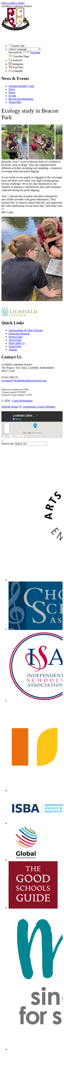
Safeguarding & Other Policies (26, 330)
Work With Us (17, 343)
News (12, 89)
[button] (10, 45)
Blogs (12, 92)
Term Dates (15, 339)
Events (12, 95)
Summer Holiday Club (21, 86)
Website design (9, 406)
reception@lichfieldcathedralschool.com (23, 380)
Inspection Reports (19, 333)
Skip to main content (13, 2)
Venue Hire (15, 102)
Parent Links (16, 336)
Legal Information (22, 400)
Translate (35, 52)
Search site (7, 443)
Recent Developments (21, 98)
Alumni (13, 349)
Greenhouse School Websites (39, 406)
